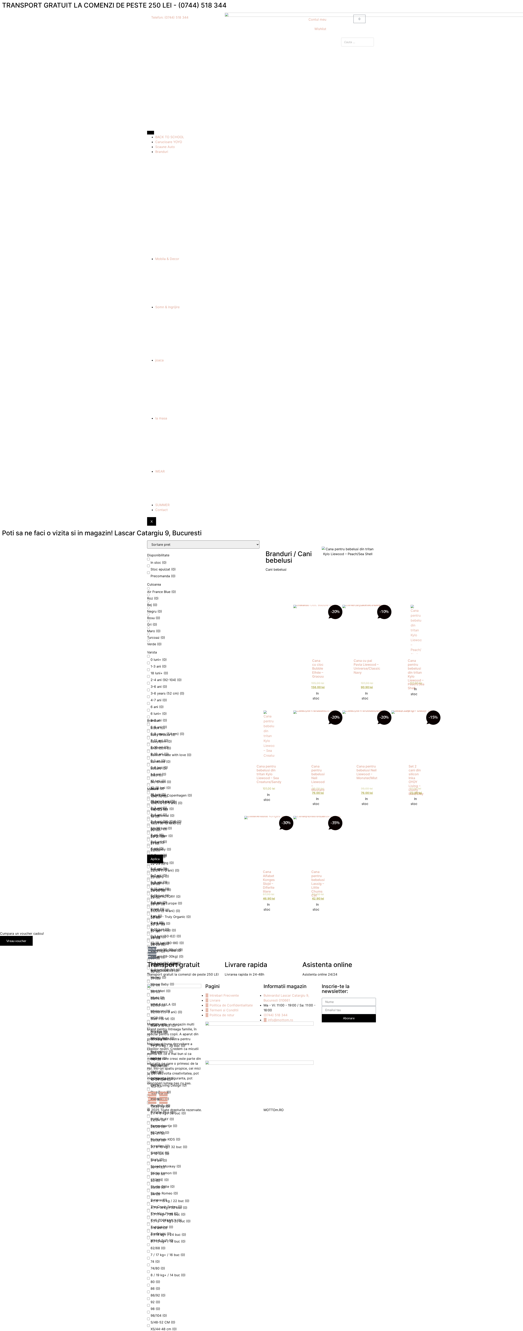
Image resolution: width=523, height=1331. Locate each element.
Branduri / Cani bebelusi (289, 557)
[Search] (369, 42)
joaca (159, 360)
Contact (161, 510)
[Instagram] (163, 1098)
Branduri (161, 152)
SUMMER (162, 505)
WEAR (160, 471)
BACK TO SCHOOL (169, 137)
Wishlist (320, 29)
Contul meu (317, 19)
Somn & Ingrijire (167, 307)
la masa (161, 418)
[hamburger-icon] (150, 132)
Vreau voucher (16, 941)
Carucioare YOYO (168, 142)
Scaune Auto (165, 147)
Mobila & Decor (167, 259)
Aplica (155, 859)
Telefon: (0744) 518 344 (169, 17)
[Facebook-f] (152, 1098)
